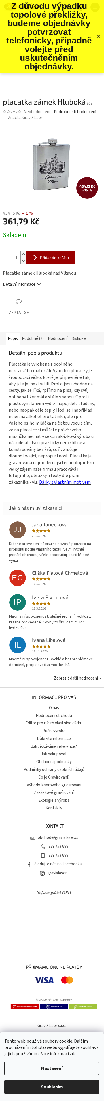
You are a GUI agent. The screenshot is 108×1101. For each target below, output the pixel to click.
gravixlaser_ (58, 873)
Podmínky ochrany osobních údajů (54, 770)
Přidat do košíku (54, 257)
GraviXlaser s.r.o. (51, 1026)
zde (73, 1054)
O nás (54, 708)
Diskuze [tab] (78, 339)
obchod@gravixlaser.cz (58, 838)
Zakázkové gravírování (54, 793)
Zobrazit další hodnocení (76, 678)
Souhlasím (52, 1087)
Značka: (25, 118)
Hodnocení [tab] (57, 339)
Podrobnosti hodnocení (75, 112)
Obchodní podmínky (54, 762)
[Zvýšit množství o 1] (23, 254)
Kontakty (54, 808)
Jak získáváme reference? (54, 747)
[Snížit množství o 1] (23, 261)
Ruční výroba (53, 731)
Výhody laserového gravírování (54, 785)
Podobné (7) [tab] (33, 339)
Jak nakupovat (54, 754)
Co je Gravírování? (54, 777)
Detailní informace (19, 284)
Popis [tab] (13, 339)
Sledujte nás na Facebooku (58, 864)
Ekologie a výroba (53, 800)
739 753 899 (58, 846)
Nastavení (51, 1068)
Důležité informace (54, 739)
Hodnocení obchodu (54, 716)
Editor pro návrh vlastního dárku (53, 723)
